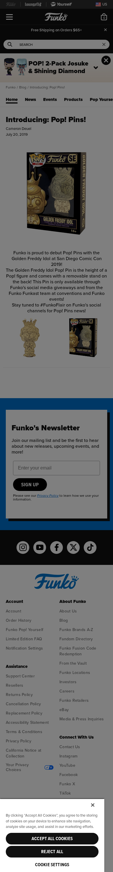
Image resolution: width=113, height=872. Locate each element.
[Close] (92, 805)
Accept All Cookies (52, 839)
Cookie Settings (52, 865)
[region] (52, 835)
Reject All (52, 852)
